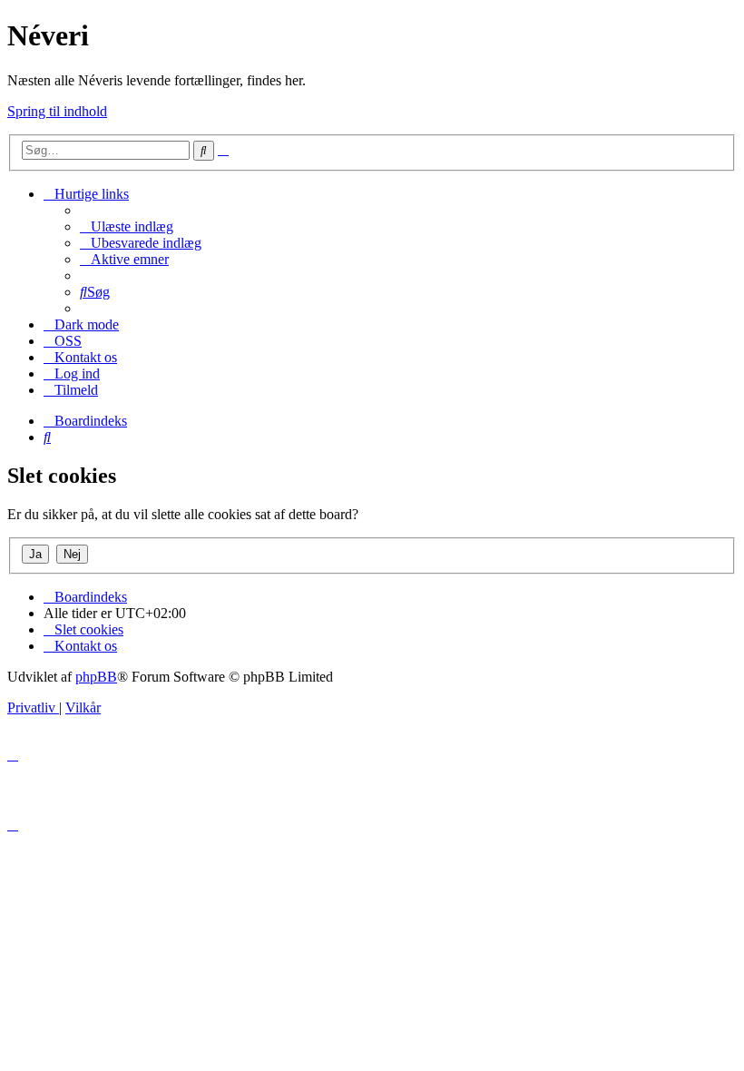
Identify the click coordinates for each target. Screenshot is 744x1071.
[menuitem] (126, 226)
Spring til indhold (57, 111)
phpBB (96, 676)
